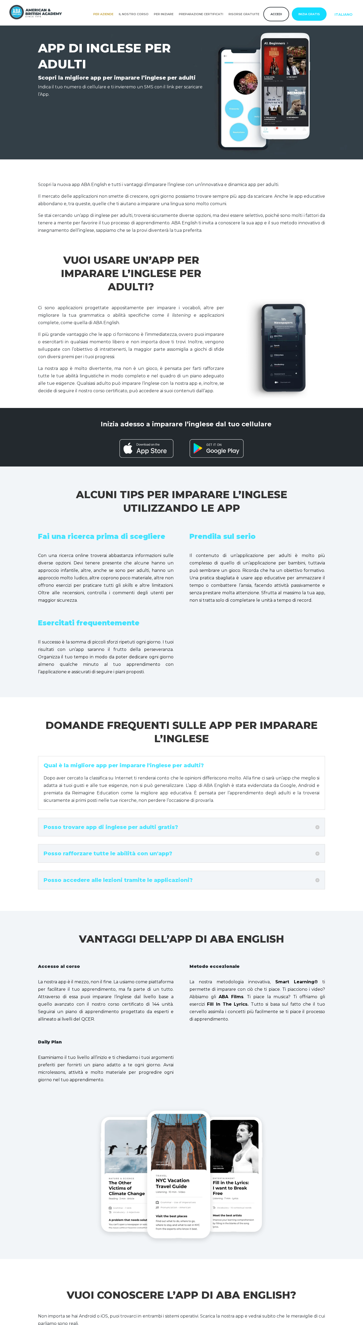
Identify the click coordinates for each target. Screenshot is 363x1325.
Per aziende (103, 14)
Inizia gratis (309, 14)
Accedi (276, 14)
